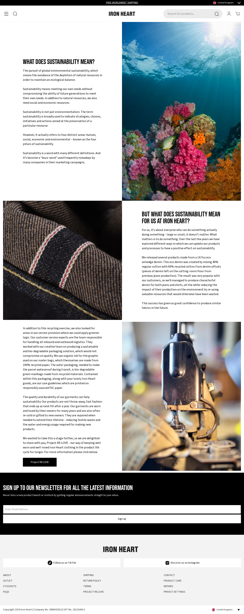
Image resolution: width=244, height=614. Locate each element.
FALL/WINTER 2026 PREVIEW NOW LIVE (122, 3)
